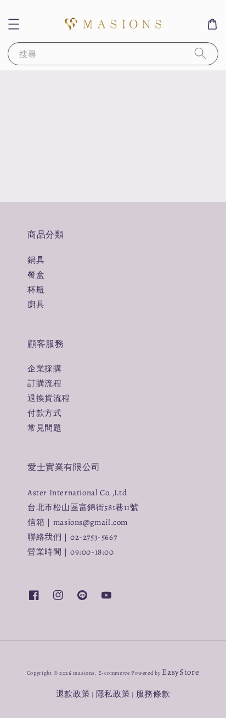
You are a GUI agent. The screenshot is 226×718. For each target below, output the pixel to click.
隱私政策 (113, 693)
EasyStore (180, 671)
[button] (14, 24)
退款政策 (73, 693)
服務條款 (153, 693)
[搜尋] (200, 53)
